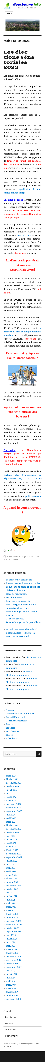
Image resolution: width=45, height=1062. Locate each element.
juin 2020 (11, 942)
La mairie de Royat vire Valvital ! (22, 629)
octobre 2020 (12, 928)
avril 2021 (11, 907)
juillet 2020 (12, 938)
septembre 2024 (14, 811)
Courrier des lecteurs (17, 720)
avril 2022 (11, 871)
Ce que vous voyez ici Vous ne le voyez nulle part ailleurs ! (23, 622)
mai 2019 (10, 981)
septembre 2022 (14, 857)
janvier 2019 (12, 995)
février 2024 (12, 825)
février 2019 (12, 992)
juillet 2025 (11, 790)
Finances (10, 728)
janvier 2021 (12, 917)
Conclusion (10, 450)
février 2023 (12, 850)
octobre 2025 (12, 786)
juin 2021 (10, 899)
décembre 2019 (13, 956)
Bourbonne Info (10, 1044)
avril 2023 (11, 843)
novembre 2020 (14, 924)
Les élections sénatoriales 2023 (20, 60)
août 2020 (11, 935)
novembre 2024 (14, 807)
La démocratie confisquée (19, 579)
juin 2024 (10, 814)
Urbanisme (11, 738)
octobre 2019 (12, 963)
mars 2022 (11, 875)
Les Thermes (12, 731)
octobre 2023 (12, 832)
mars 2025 (11, 800)
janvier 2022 (12, 882)
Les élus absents (14, 597)
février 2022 (12, 878)
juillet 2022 (11, 861)
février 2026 (12, 779)
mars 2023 (11, 846)
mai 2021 (10, 903)
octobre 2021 (12, 889)
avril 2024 (11, 818)
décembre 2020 (13, 921)
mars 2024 (11, 822)
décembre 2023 (13, 829)
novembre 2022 (13, 853)
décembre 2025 (13, 783)
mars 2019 (11, 988)
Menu (9, 14)
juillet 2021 (11, 896)
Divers (37, 557)
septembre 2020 (14, 931)
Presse (9, 735)
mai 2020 (10, 946)
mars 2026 (11, 775)
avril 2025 (11, 797)
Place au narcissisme (16, 594)
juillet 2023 (11, 839)
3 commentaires (12, 559)
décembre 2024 (13, 804)
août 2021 (10, 892)
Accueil (7, 1011)
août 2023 (11, 836)
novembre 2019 (13, 960)
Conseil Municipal (15, 717)
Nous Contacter (11, 1036)
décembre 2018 (13, 999)
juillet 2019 (11, 974)
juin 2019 (10, 977)
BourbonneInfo (13, 557)
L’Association (10, 1017)
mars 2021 (11, 910)
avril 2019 (11, 985)
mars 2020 (11, 949)
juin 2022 (10, 864)
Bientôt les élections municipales (23, 583)
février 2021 (12, 914)
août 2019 (10, 970)
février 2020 (12, 953)
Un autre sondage (13, 200)
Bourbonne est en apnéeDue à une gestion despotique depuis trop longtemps (21, 604)
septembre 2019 (14, 967)
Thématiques (10, 1029)
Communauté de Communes (20, 713)
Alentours (11, 710)
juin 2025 (10, 793)
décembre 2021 (13, 885)
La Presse (8, 1023)
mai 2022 (10, 868)
